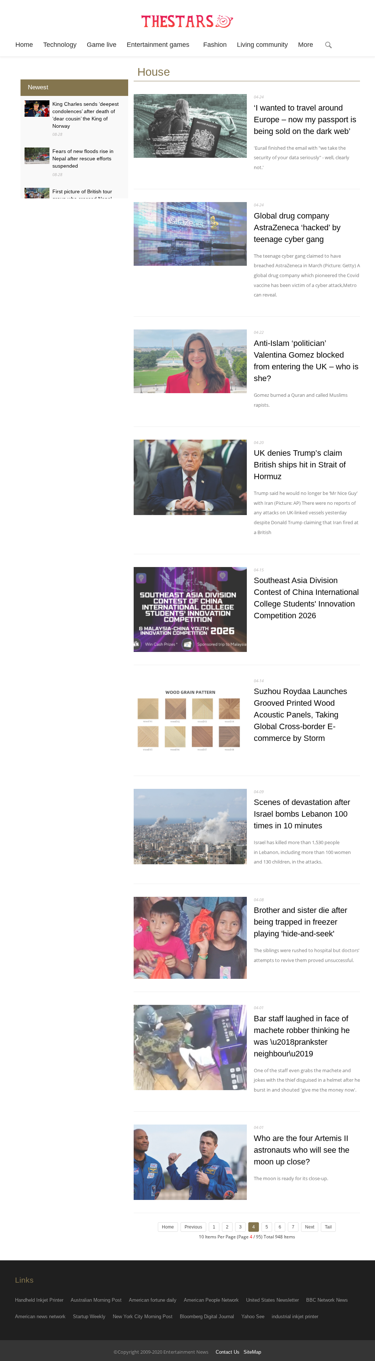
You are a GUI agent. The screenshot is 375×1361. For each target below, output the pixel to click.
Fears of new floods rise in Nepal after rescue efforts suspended (83, 158)
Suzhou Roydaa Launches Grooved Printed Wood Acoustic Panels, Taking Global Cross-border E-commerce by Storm (300, 715)
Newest (38, 87)
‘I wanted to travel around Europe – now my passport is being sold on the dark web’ (305, 119)
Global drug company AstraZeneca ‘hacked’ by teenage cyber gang (297, 227)
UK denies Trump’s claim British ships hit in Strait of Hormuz (300, 464)
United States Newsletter (272, 1300)
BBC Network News (327, 1300)
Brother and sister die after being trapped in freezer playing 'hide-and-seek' (300, 922)
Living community (262, 44)
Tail (328, 1227)
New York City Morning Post (142, 1316)
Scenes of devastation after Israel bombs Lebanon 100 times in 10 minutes (302, 814)
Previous (193, 1227)
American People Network (211, 1300)
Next (309, 1227)
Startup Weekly (89, 1316)
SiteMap (252, 1352)
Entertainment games (160, 44)
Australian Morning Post (96, 1300)
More (305, 44)
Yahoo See (252, 1316)
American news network (40, 1316)
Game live (101, 44)
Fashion (215, 44)
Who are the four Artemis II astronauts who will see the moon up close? (301, 1150)
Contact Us (228, 1352)
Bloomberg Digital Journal (207, 1316)
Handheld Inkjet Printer (39, 1300)
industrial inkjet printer (295, 1316)
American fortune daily (153, 1300)
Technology (60, 44)
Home (24, 44)
